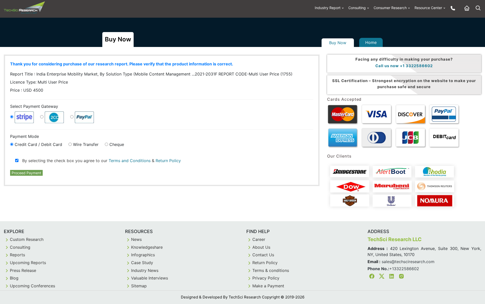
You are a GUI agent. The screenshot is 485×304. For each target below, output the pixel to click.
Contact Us (263, 254)
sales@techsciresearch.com (408, 261)
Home (371, 42)
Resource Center (428, 8)
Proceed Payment (26, 173)
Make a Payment (268, 285)
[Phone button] (451, 8)
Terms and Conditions (130, 160)
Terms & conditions (270, 270)
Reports (17, 254)
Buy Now (337, 42)
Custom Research (26, 239)
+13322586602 (404, 268)
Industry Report (328, 8)
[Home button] (465, 8)
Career (258, 239)
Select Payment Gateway (34, 106)
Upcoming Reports (28, 262)
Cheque (116, 144)
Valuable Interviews (149, 278)
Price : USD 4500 (26, 90)
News (136, 239)
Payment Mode (24, 136)
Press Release (23, 270)
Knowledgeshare (147, 247)
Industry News (144, 270)
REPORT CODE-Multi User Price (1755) (256, 74)
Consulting (357, 8)
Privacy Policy (265, 278)
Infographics (143, 254)
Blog (14, 278)
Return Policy (168, 160)
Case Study (142, 262)
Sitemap (139, 285)
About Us (261, 247)
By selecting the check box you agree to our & (99, 160)
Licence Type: (39, 82)
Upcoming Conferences (32, 285)
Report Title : (113, 74)
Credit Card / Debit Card (38, 144)
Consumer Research (390, 8)
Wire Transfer (86, 144)
